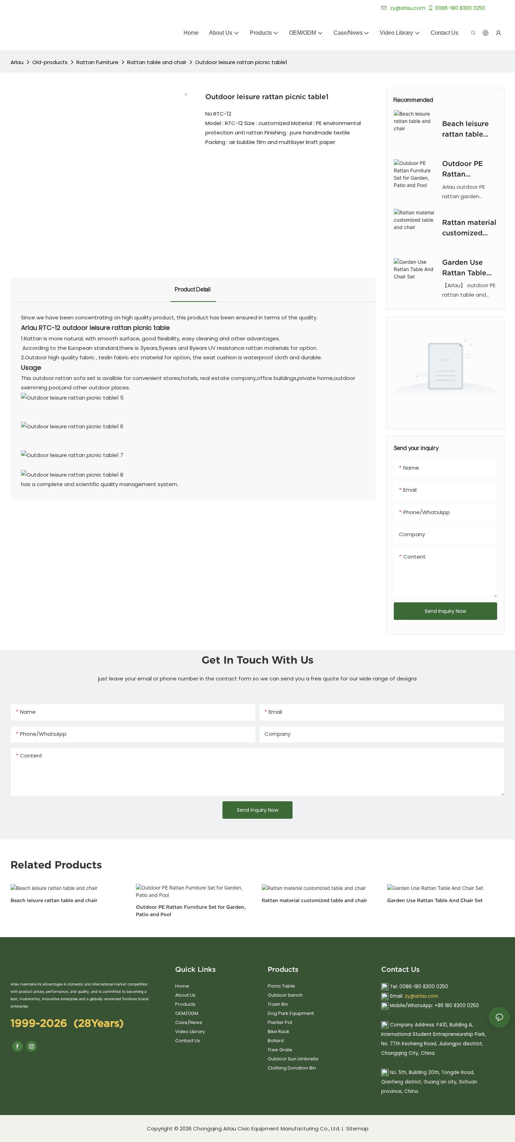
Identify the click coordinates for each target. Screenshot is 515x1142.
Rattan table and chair (156, 62)
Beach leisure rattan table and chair (465, 129)
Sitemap (357, 1128)
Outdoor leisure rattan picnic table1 (241, 62)
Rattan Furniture (97, 62)
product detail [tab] (193, 289)
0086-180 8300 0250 (460, 8)
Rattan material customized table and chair (469, 228)
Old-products (50, 62)
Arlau (17, 62)
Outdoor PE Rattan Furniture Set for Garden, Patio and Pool (467, 169)
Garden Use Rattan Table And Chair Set (466, 268)
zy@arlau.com (421, 996)
